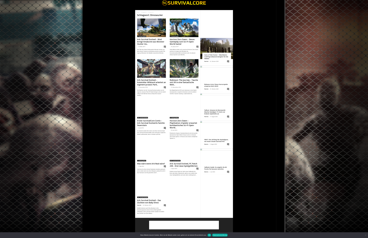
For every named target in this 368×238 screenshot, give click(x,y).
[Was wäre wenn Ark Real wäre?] (151, 152)
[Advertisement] (216, 24)
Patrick (139, 205)
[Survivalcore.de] (184, 2)
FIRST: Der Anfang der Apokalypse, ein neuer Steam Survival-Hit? (216, 140)
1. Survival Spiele (142, 36)
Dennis (206, 144)
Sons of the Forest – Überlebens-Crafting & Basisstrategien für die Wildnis (216, 56)
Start (138, 12)
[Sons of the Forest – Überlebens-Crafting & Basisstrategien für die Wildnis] (216, 48)
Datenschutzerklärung (220, 235)
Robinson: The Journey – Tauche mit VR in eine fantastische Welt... (184, 82)
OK (209, 235)
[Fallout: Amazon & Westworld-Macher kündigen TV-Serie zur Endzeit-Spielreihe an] (216, 103)
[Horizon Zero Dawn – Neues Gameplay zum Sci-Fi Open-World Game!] (184, 28)
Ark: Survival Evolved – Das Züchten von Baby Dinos (149, 201)
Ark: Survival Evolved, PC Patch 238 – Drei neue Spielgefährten (184, 164)
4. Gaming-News (174, 117)
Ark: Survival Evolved (142, 117)
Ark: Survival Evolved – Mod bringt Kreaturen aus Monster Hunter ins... (150, 41)
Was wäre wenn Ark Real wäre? (151, 163)
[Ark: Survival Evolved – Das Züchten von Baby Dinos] (151, 188)
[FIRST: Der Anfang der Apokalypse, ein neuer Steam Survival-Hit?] (216, 131)
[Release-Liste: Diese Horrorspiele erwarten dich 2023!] (216, 76)
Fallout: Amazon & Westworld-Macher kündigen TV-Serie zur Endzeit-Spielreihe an (215, 112)
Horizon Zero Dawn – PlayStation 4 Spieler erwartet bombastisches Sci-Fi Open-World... (183, 124)
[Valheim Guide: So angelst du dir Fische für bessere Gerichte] (216, 159)
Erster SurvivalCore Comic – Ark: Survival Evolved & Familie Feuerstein (151, 123)
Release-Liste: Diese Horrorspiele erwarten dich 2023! (216, 85)
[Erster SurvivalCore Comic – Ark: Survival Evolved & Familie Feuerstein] (151, 109)
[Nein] (366, 235)
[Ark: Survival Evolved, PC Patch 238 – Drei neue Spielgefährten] (184, 152)
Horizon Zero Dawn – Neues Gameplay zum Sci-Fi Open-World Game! (182, 41)
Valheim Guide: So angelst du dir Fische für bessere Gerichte (215, 168)
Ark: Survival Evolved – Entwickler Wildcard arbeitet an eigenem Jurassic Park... (151, 82)
